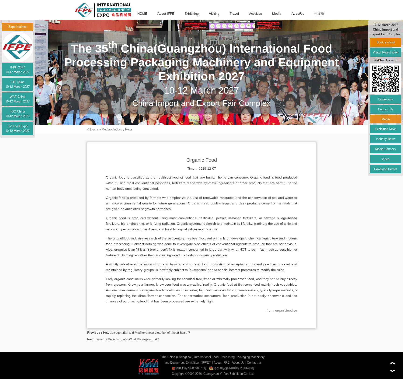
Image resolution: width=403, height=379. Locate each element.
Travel (234, 13)
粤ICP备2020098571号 (191, 368)
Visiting (214, 13)
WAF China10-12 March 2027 (17, 99)
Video (385, 159)
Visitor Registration (385, 52)
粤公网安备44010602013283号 (234, 368)
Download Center (385, 169)
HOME (142, 13)
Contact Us (385, 109)
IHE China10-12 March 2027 (17, 84)
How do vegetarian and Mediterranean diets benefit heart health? (146, 332)
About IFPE (165, 13)
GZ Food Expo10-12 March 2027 (17, 128)
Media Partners (385, 149)
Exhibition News (385, 129)
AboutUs (298, 13)
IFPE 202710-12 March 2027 (17, 70)
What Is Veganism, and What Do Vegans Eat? (128, 339)
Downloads (385, 99)
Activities (255, 13)
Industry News (123, 129)
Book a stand (386, 42)
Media (276, 13)
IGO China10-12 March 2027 (17, 114)
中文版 (319, 13)
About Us (238, 362)
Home (94, 129)
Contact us (254, 362)
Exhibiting (191, 13)
